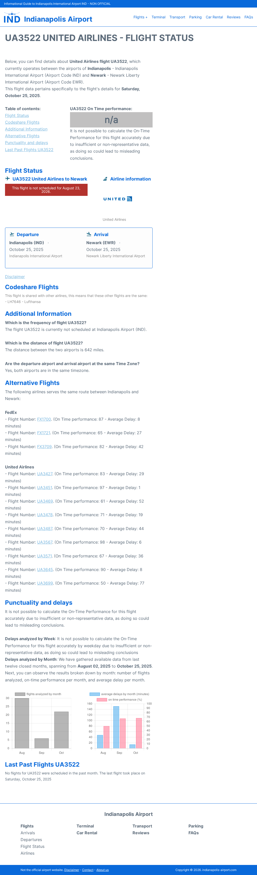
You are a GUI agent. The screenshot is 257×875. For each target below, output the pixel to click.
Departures (31, 839)
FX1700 (44, 419)
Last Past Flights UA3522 (29, 149)
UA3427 (44, 473)
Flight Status (17, 115)
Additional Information (26, 129)
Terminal (158, 17)
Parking (195, 17)
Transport (177, 17)
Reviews (233, 17)
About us (102, 870)
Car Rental (214, 17)
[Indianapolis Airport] (12, 17)
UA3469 (45, 501)
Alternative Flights (22, 135)
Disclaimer (71, 870)
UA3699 (45, 583)
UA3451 (44, 487)
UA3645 (45, 569)
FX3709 (44, 446)
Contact (87, 870)
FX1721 (43, 432)
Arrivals (28, 832)
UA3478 (45, 514)
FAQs (248, 17)
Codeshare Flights (22, 122)
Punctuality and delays (26, 142)
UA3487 (44, 528)
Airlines (27, 853)
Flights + (141, 17)
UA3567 (44, 542)
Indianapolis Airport (58, 19)
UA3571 (44, 555)
